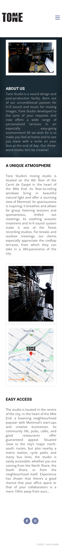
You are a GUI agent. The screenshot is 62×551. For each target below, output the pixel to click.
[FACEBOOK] (27, 521)
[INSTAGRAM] (35, 521)
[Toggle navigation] (57, 17)
